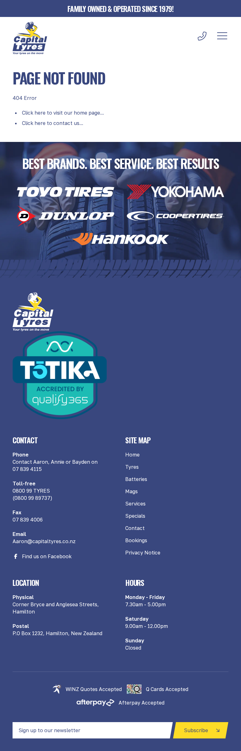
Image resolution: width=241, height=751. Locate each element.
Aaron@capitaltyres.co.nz (44, 541)
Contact (135, 528)
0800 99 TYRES (31, 491)
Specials (135, 516)
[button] (222, 36)
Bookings (136, 540)
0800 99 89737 (32, 498)
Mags (131, 491)
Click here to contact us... (52, 123)
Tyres (132, 467)
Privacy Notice (142, 552)
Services (135, 503)
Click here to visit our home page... (63, 113)
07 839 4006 (28, 519)
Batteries (136, 479)
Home (132, 454)
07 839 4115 (27, 469)
